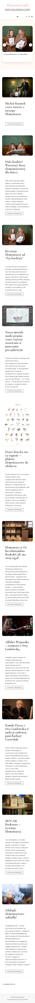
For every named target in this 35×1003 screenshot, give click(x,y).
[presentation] (4, 45)
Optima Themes (23, 999)
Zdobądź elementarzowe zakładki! (14, 913)
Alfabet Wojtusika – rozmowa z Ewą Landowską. (17, 645)
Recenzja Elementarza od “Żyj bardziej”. (16, 54)
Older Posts (9, 984)
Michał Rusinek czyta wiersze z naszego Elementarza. (15, 109)
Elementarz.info (18, 5)
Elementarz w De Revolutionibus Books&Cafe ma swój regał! (16, 553)
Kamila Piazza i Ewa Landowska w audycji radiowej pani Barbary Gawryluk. (17, 732)
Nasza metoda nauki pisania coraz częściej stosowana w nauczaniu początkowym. (14, 341)
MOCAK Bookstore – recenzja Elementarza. (13, 826)
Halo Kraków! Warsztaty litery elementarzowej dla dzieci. (15, 167)
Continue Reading (14, 124)
